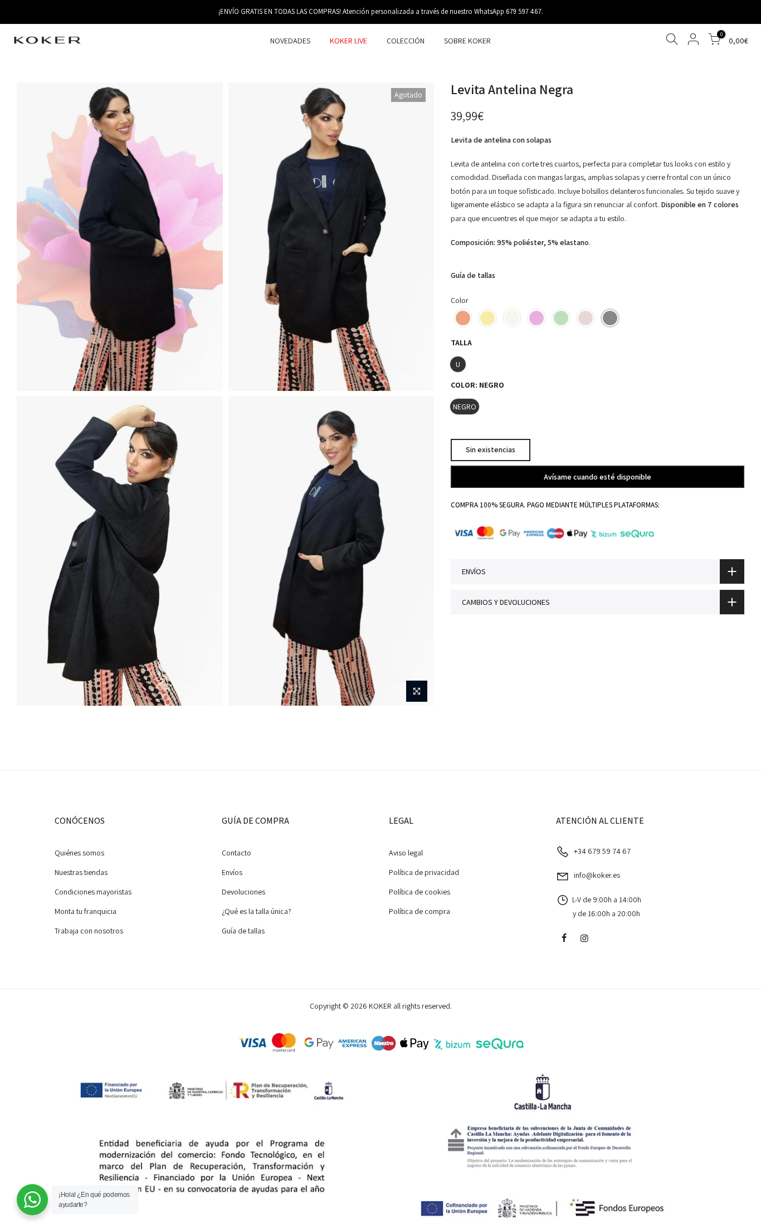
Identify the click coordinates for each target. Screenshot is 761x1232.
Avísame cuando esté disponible (597, 477)
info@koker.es (597, 875)
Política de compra (419, 911)
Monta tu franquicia (85, 911)
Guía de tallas (473, 275)
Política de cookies (419, 892)
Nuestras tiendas (81, 872)
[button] (462, 318)
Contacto (236, 853)
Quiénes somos (79, 853)
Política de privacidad (424, 872)
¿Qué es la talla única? (256, 911)
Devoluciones (243, 892)
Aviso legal (406, 853)
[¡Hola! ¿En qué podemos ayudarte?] (32, 1199)
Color (460, 300)
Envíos (232, 872)
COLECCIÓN (406, 41)
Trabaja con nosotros (89, 931)
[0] (714, 41)
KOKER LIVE (348, 41)
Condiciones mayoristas (93, 892)
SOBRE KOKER (467, 41)
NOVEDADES (290, 41)
